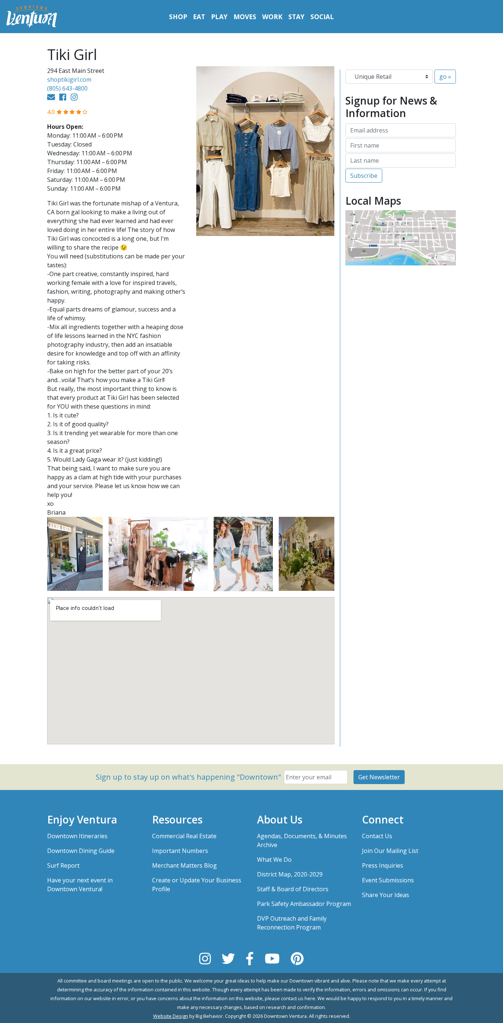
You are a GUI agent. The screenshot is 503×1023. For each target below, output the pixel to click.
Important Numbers (180, 851)
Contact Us (377, 836)
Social (322, 16)
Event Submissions (388, 880)
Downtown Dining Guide (81, 851)
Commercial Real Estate (184, 836)
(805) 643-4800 (67, 88)
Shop (178, 16)
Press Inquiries (382, 865)
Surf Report (63, 865)
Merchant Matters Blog (184, 865)
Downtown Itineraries (77, 836)
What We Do (274, 860)
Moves (244, 16)
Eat (199, 16)
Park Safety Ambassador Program (304, 904)
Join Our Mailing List (390, 851)
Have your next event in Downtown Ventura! (80, 884)
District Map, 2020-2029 (290, 874)
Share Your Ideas (385, 895)
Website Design (170, 1016)
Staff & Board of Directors (292, 889)
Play (219, 16)
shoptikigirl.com (69, 79)
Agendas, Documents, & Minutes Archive (302, 840)
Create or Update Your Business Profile (196, 884)
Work (272, 16)
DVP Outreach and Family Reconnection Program (292, 922)
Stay (296, 16)
